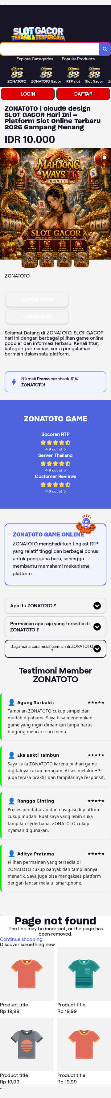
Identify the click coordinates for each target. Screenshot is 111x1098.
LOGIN (28, 94)
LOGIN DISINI (37, 316)
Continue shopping (21, 939)
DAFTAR (83, 94)
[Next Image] (106, 204)
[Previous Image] (5, 204)
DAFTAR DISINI (37, 299)
